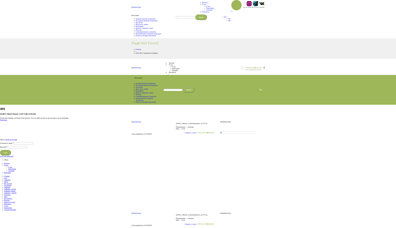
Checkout (7, 180)
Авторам (11, 171)
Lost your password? (7, 156)
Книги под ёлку (9, 202)
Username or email (7, 143)
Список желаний (10, 210)
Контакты (7, 173)
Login (5, 152)
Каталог (7, 163)
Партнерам (12, 169)
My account (8, 183)
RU (261, 90)
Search (201, 17)
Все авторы (8, 198)
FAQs (6, 182)
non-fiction (7, 185)
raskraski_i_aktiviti (10, 193)
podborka (7, 187)
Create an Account (11, 139)
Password (4, 147)
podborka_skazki (9, 191)
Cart (5, 178)
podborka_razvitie (10, 189)
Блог (5, 197)
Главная (7, 176)
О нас (6, 165)
